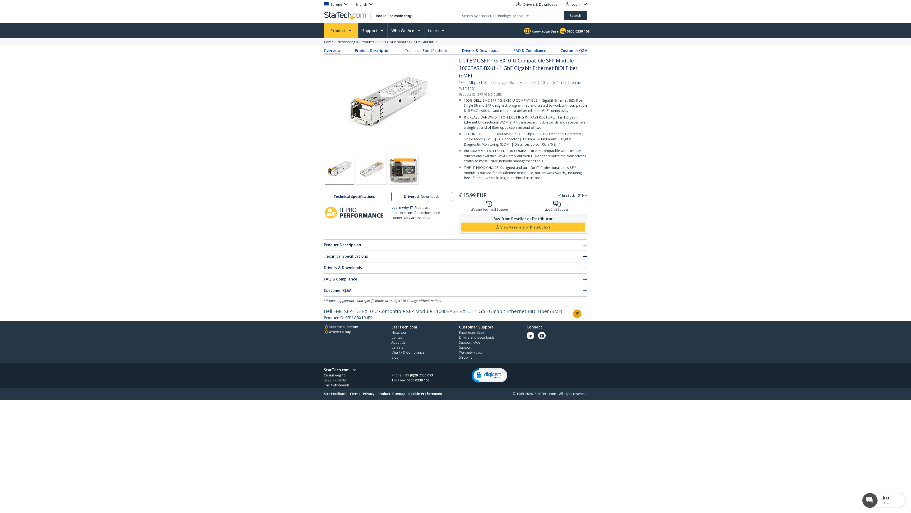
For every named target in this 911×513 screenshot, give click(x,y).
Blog (394, 357)
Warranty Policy (470, 352)
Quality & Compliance (407, 352)
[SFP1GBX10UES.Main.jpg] (339, 170)
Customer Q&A (574, 50)
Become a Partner (343, 326)
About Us (398, 342)
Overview (332, 50)
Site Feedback (335, 393)
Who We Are (403, 30)
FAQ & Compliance (530, 50)
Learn (434, 30)
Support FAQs (469, 342)
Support (370, 30)
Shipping (465, 357)
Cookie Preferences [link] (425, 393)
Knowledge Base (544, 31)
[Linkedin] (530, 335)
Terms (354, 393)
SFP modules (400, 42)
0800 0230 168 (418, 380)
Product (338, 30)
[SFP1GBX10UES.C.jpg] (403, 170)
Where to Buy (340, 331)
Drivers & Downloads (480, 50)
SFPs (382, 42)
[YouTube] (542, 335)
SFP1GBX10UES (426, 42)
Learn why (400, 207)
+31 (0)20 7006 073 (418, 375)
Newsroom (399, 332)
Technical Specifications (426, 50)
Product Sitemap (391, 393)
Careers (397, 347)
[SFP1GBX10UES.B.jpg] (371, 170)
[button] (489, 375)
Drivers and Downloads (477, 337)
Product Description (372, 50)
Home (328, 42)
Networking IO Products (355, 42)
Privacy (369, 393)
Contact (397, 337)
